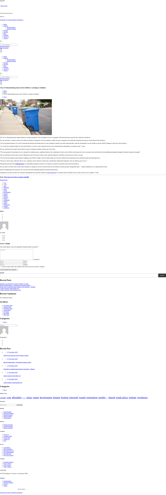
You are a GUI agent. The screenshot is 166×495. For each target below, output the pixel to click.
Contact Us (6, 439)
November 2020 (7, 305)
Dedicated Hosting (8, 413)
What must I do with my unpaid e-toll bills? (16, 177)
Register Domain (8, 425)
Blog (4, 33)
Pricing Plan (6, 437)
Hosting (5, 26)
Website (25, 264)
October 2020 (7, 307)
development (6, 192)
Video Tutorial (7, 467)
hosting (5, 195)
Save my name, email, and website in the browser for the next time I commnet (23, 266)
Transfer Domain (8, 426)
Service (5, 484)
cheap (5, 189)
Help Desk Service (8, 450)
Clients (5, 485)
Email (25, 263)
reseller (5, 201)
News (5, 92)
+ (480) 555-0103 (3, 5)
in (3, 238)
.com (4, 186)
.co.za (5, 184)
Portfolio (5, 35)
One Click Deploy (8, 455)
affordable (6, 187)
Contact (5, 38)
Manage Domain (8, 428)
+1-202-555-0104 (5, 475)
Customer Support (8, 462)
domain (5, 194)
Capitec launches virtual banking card (10, 290)
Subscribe (19, 405)
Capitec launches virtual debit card (9, 288)
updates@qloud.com (5, 476)
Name (25, 261)
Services (5, 32)
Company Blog (7, 436)
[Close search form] (0, 43)
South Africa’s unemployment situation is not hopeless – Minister (17, 287)
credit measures (19, 164)
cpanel (5, 190)
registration (6, 200)
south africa (6, 204)
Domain (5, 30)
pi (3, 240)
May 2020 (6, 315)
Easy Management (8, 452)
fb (4, 235)
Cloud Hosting (7, 412)
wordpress (6, 207)
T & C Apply (7, 465)
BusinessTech (4, 180)
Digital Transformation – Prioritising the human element (15, 285)
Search (2, 272)
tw (4, 237)
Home (5, 24)
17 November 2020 (12, 352)
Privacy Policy (7, 463)
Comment (36, 259)
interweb (5, 197)
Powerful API (7, 454)
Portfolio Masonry (8, 482)
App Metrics (6, 447)
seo (107, 397)
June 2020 (6, 313)
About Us (6, 36)
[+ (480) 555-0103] (0, 2)
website (5, 206)
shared (5, 203)
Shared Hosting (11, 27)
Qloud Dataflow (7, 449)
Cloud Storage (7, 481)
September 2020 (7, 308)
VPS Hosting (7, 418)
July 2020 (6, 311)
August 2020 (7, 310)
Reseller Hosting (11, 29)
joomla (5, 198)
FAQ (4, 441)
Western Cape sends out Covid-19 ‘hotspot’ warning (14, 284)
